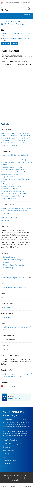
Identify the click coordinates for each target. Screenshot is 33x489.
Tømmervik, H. (16, 143)
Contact (26, 476)
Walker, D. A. (6, 145)
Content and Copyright (10, 460)
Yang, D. (15, 145)
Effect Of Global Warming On (13, 260)
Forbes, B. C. (5, 138)
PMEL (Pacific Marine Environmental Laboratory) (13, 219)
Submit (5, 454)
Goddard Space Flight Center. (11, 186)
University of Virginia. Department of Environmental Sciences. (14, 173)
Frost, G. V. (7, 33)
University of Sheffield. (9, 189)
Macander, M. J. (18, 33)
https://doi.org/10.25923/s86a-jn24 (13, 288)
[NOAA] (4, 9)
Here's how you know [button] (7, 4)
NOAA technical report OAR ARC (18, 38)
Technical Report (7, 307)
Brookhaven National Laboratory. (12, 191)
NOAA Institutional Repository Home (15, 444)
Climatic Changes (9, 257)
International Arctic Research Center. (13, 193)
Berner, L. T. (5, 135)
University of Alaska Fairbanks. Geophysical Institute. (16, 163)
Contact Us (6, 464)
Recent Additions (8, 450)
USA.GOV (13, 486)
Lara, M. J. (15, 138)
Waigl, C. (26, 143)
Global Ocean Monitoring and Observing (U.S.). (15, 156)
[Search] (29, 8)
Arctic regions (6, 317)
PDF (2, 297)
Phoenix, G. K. (21, 140)
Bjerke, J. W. (15, 135)
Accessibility (16, 480)
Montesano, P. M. (9, 140)
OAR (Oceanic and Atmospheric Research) (16, 208)
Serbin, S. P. (5, 143)
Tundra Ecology (8, 262)
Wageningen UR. (8, 184)
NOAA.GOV (4, 486)
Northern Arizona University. (12, 167)
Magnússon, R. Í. (26, 138)
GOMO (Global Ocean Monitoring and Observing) (14, 212)
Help (4, 457)
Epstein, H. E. (25, 135)
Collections (6, 447)
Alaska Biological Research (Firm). (14, 160)
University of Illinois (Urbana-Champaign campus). (15, 180)
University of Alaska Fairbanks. (12, 196)
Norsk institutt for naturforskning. (13, 169)
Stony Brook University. (9, 198)
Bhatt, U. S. (26, 133)
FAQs (4, 467)
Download (5, 44)
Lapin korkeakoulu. (9, 177)
